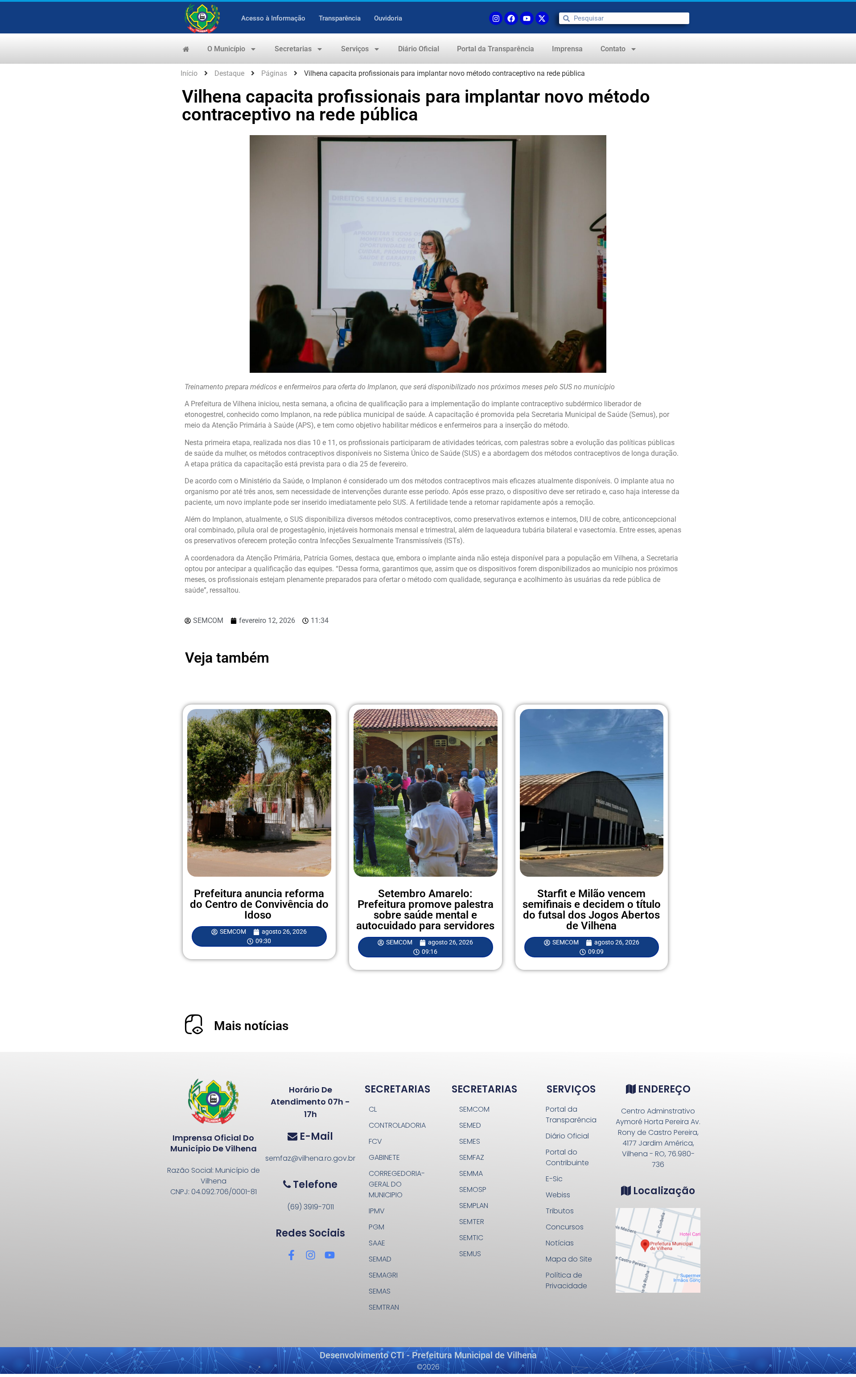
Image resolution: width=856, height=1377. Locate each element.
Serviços (355, 49)
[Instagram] (310, 1255)
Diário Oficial (418, 49)
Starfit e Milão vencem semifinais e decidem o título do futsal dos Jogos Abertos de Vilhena (592, 909)
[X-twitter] (542, 18)
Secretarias (293, 49)
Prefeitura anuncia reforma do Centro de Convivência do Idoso (259, 904)
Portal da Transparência (495, 49)
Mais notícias (251, 1025)
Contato (613, 49)
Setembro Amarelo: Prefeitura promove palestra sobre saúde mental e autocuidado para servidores (425, 909)
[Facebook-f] (291, 1255)
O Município (226, 49)
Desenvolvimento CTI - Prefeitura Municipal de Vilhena (428, 1355)
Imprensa (567, 49)
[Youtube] (527, 18)
